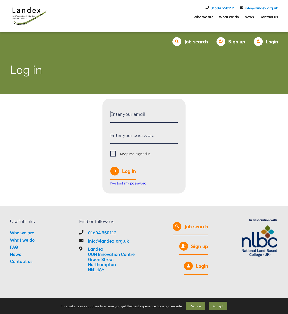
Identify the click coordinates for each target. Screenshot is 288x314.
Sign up (236, 42)
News (249, 16)
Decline (195, 306)
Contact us (269, 16)
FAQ (14, 246)
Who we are (203, 16)
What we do (229, 16)
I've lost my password (128, 182)
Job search (196, 42)
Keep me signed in (135, 153)
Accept (218, 306)
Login (272, 42)
